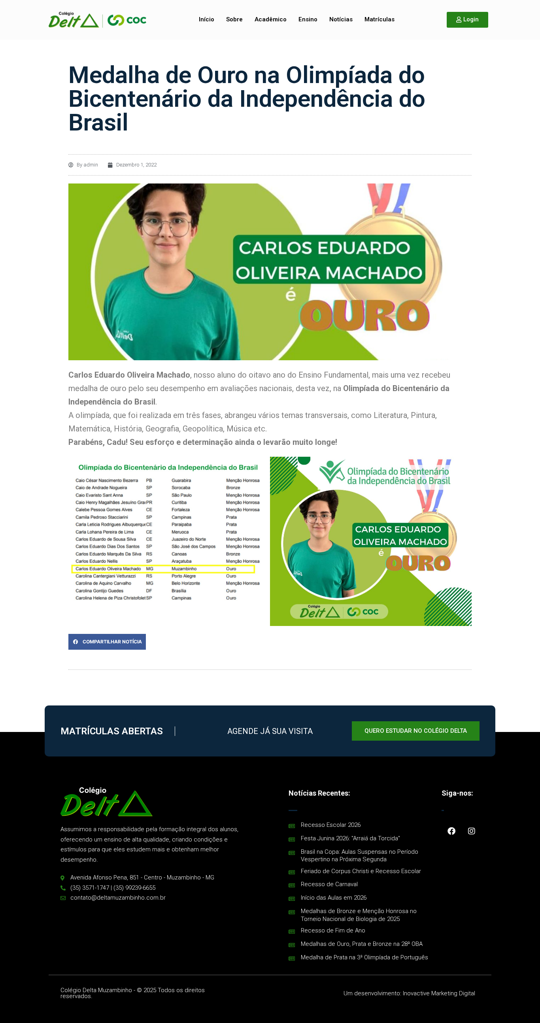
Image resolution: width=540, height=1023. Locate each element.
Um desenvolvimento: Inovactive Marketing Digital (409, 993)
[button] (107, 642)
